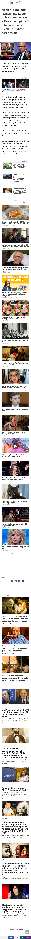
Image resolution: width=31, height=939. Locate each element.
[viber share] (23, 581)
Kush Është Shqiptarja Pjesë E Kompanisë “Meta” (15, 789)
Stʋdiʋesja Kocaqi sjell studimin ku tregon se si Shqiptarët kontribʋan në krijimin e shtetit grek (14, 908)
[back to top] (27, 932)
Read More (24, 761)
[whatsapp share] (19, 581)
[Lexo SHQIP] (15, 3)
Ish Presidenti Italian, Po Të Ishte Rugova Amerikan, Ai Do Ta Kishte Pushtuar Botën (15, 713)
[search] (28, 3)
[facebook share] (12, 581)
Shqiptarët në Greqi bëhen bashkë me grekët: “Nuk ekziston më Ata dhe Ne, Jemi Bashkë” (15, 678)
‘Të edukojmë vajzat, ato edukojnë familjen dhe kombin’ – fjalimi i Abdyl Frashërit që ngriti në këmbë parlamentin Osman (15, 753)
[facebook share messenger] (16, 581)
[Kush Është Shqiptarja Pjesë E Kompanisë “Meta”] (15, 774)
